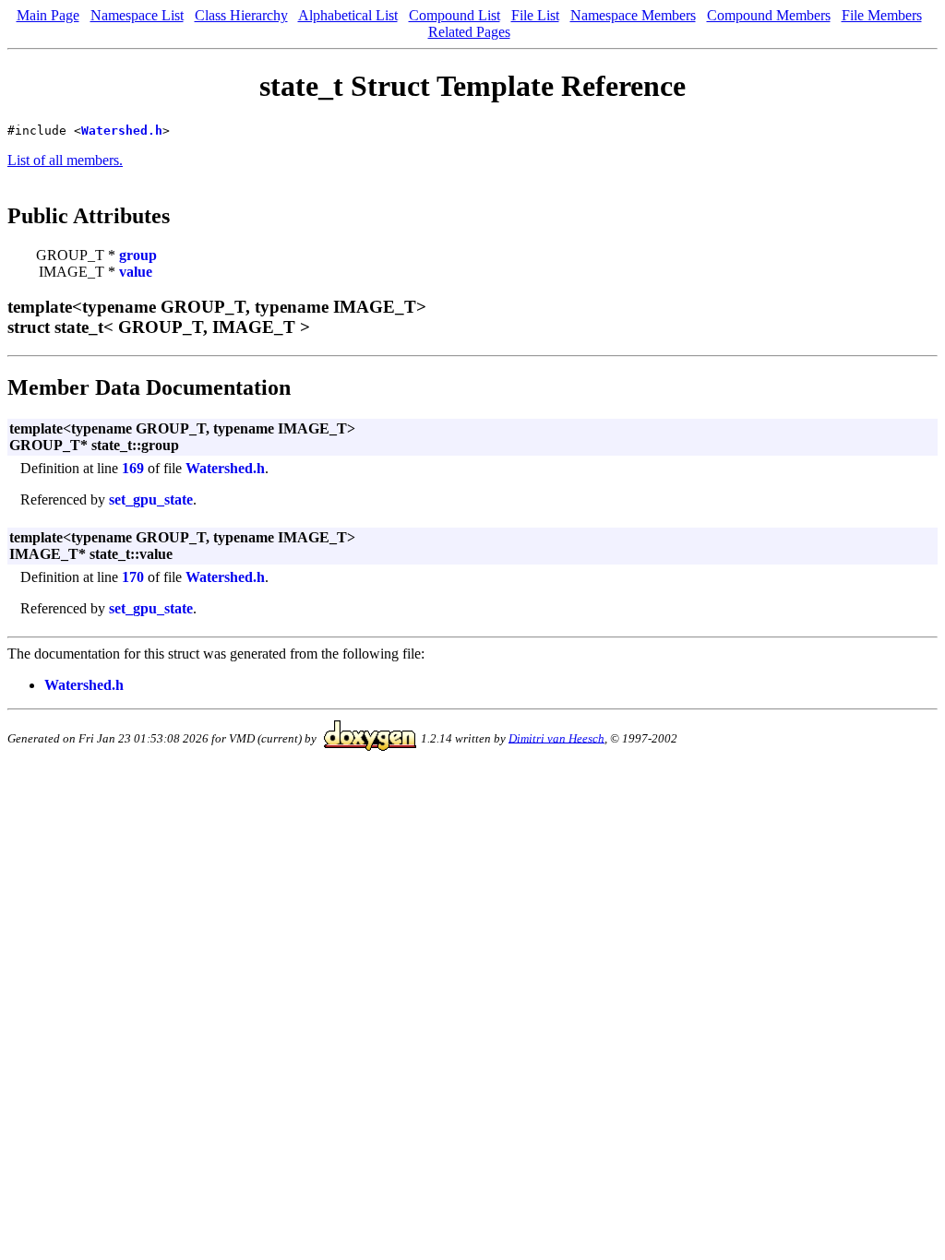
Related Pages (469, 32)
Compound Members (769, 15)
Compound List (454, 15)
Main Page (48, 15)
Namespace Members (633, 15)
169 (133, 468)
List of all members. (65, 160)
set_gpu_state (151, 499)
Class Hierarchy (241, 15)
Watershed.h (121, 130)
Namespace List (137, 15)
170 (133, 577)
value (135, 271)
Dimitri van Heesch (556, 737)
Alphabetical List (348, 15)
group (138, 255)
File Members (882, 15)
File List (535, 15)
